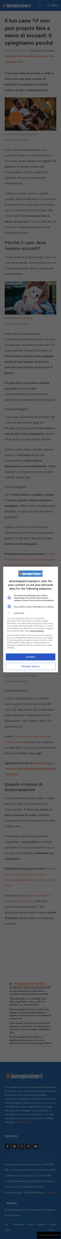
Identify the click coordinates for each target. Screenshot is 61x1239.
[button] (30, 613)
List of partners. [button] (37, 631)
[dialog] (30, 619)
